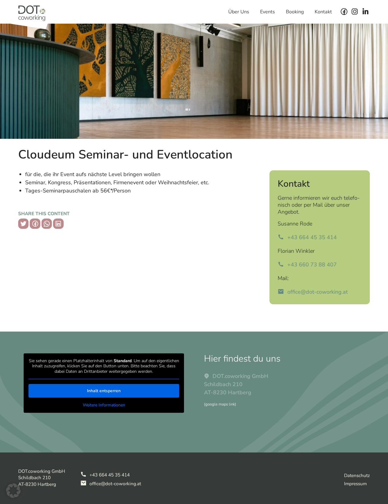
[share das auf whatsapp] (47, 224)
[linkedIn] (365, 12)
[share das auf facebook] (35, 224)
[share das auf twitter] (23, 224)
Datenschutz (357, 475)
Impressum (355, 484)
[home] (31, 12)
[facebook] (344, 12)
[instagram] (354, 12)
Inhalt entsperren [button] (104, 391)
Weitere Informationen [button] (104, 405)
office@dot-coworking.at (316, 291)
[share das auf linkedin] (58, 224)
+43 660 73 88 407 (311, 264)
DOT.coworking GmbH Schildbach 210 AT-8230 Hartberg (236, 384)
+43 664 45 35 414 (311, 237)
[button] (13, 490)
